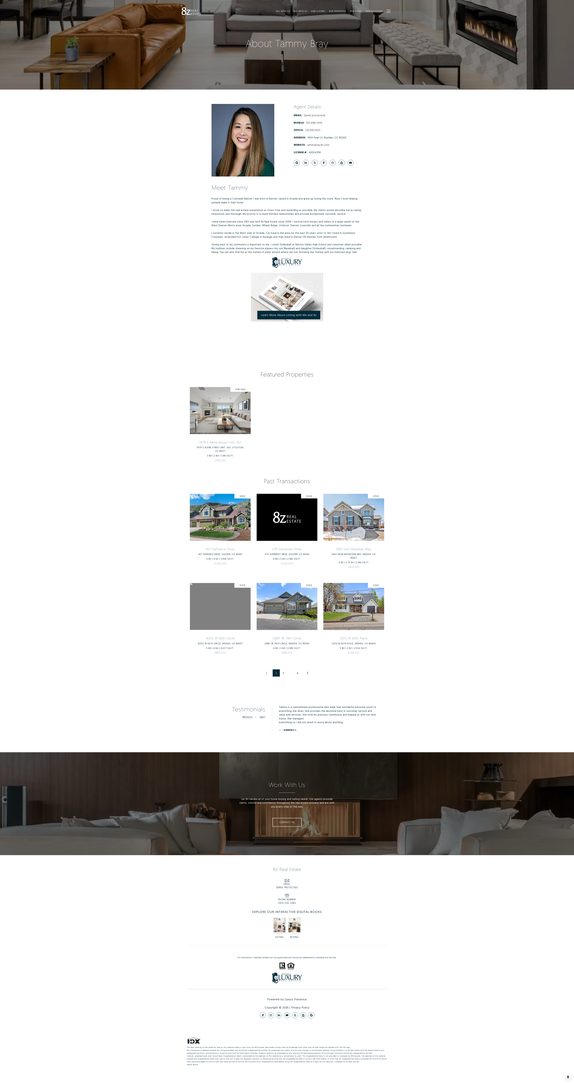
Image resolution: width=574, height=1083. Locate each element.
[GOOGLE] (297, 163)
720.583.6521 (312, 130)
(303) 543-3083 (287, 903)
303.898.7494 (314, 122)
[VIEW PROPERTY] (220, 423)
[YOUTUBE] (351, 163)
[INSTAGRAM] (333, 163)
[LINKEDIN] (306, 163)
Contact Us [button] (287, 822)
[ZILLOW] (342, 163)
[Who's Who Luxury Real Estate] (287, 262)
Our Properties (337, 11)
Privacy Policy (300, 1007)
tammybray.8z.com (318, 144)
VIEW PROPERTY (220, 426)
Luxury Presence (296, 999)
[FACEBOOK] (324, 163)
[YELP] (315, 163)
